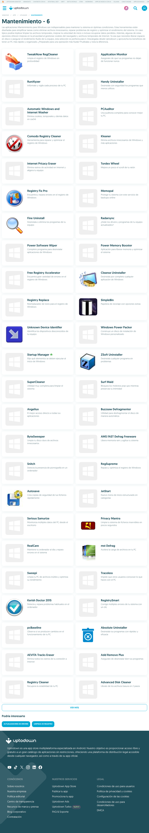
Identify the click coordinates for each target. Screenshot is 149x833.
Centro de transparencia (20, 801)
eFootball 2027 (53, 2)
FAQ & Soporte (60, 811)
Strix (81, 2)
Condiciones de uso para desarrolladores (111, 803)
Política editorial (16, 796)
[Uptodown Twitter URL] (22, 767)
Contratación (14, 816)
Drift (63, 2)
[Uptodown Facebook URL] (40, 767)
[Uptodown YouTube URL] (9, 767)
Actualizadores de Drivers (16, 724)
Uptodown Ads (60, 801)
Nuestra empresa (16, 791)
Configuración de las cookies (113, 796)
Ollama (116, 2)
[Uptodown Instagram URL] (28, 767)
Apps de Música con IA (103, 2)
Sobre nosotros (15, 786)
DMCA (100, 810)
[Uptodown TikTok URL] (15, 767)
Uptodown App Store (64, 786)
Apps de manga (139, 2)
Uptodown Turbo (66, 806)
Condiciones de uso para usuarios (115, 786)
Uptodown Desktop (14, 2)
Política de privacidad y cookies (114, 791)
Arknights (27, 2)
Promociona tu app (62, 796)
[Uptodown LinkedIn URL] (34, 767)
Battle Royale (72, 2)
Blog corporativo (16, 811)
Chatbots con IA (39, 2)
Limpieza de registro (43, 724)
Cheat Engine (126, 2)
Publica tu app (60, 791)
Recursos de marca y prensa (23, 806)
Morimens (89, 2)
